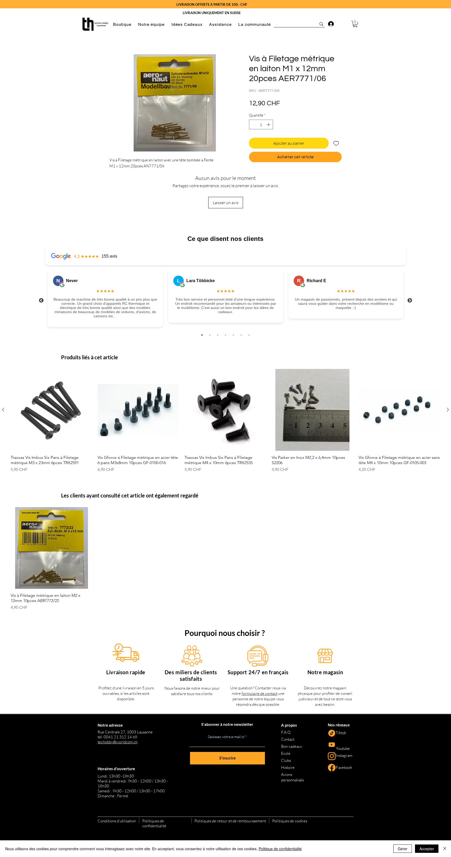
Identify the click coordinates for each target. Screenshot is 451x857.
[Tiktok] (332, 733)
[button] (122, 24)
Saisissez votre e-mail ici (226, 737)
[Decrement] (253, 124)
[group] (225, 421)
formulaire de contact (259, 693)
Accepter (426, 848)
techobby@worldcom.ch (118, 741)
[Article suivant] (448, 409)
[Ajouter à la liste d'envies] (336, 143)
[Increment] (269, 124)
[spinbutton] (261, 124)
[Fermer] (445, 848)
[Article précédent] (3, 409)
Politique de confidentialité (280, 848)
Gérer (402, 848)
